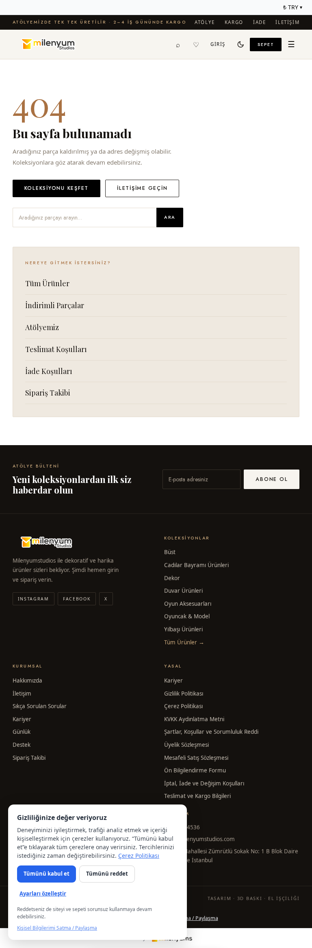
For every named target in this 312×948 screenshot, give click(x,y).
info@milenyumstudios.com (199, 839)
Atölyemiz (42, 327)
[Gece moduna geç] (241, 44)
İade (259, 22)
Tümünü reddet (107, 873)
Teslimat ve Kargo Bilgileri (197, 796)
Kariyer (22, 719)
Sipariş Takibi (47, 393)
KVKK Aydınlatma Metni (194, 719)
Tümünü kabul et (46, 873)
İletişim (287, 22)
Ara (170, 217)
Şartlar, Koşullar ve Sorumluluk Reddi (211, 731)
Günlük (21, 731)
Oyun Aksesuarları (187, 603)
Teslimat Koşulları (56, 349)
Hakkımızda (27, 680)
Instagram (33, 599)
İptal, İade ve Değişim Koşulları (204, 783)
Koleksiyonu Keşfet (56, 188)
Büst (170, 552)
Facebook (77, 599)
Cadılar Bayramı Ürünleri (196, 565)
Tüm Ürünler (47, 283)
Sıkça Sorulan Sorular (40, 706)
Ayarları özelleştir (43, 893)
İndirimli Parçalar (54, 305)
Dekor (172, 578)
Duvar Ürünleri (183, 590)
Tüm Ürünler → (184, 642)
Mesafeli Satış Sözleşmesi (196, 757)
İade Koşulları (48, 371)
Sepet (266, 44)
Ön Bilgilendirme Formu (195, 770)
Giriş (217, 44)
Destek (21, 744)
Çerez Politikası (183, 706)
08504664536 (182, 827)
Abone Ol (272, 479)
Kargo (234, 22)
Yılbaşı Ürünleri (183, 629)
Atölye (205, 22)
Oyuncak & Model (187, 616)
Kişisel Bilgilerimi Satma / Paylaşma (57, 927)
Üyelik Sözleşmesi (186, 744)
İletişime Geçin (142, 188)
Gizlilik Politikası (183, 693)
